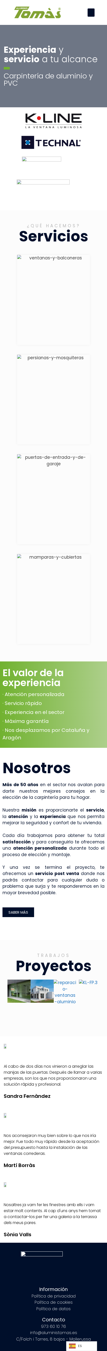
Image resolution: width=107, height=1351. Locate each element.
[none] (81, 1346)
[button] (91, 12)
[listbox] (81, 1346)
